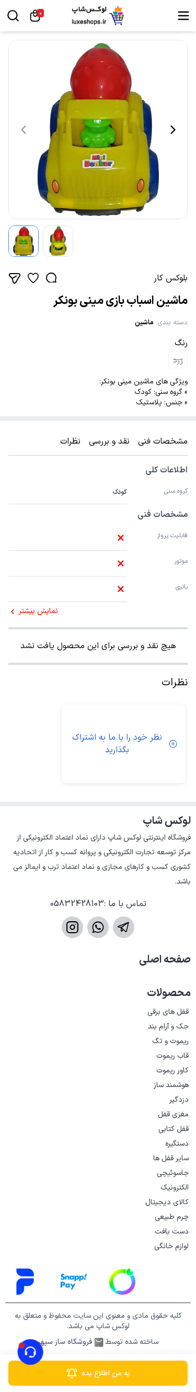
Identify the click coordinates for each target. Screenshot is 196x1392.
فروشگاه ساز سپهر (65, 1342)
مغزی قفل (173, 1114)
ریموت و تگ (170, 1041)
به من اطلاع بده (106, 1373)
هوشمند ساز (171, 1085)
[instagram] (72, 927)
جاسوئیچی (173, 1173)
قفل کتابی (173, 1129)
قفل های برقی (168, 1011)
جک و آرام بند (168, 1026)
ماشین (144, 323)
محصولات (169, 993)
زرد (178, 360)
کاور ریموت (172, 1070)
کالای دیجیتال (167, 1202)
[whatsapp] (98, 927)
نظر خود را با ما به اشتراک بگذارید (117, 743)
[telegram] (123, 927)
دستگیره (177, 1143)
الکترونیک (174, 1187)
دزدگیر (179, 1099)
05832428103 (77, 904)
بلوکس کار (171, 278)
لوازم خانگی (171, 1246)
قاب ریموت (172, 1055)
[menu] (183, 15)
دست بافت (172, 1231)
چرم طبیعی (172, 1217)
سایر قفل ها (171, 1158)
